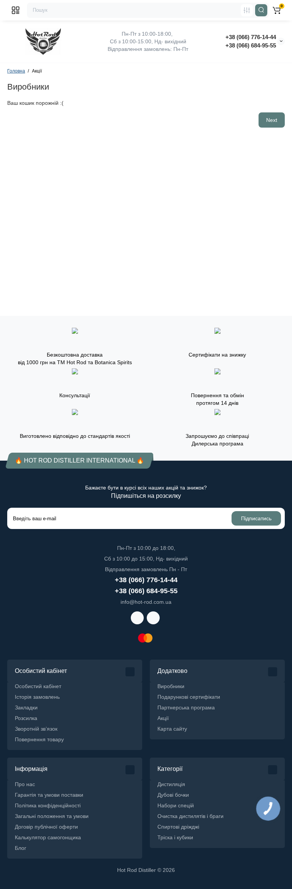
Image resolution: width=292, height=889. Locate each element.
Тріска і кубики (175, 837)
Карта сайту (172, 729)
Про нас (25, 784)
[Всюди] (247, 10)
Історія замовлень (37, 697)
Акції (163, 718)
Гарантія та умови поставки (49, 795)
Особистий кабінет (38, 686)
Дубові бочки (173, 795)
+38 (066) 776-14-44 (250, 37)
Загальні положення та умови (52, 816)
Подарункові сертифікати (188, 697)
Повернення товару (39, 739)
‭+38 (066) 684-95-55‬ (250, 45)
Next (271, 120)
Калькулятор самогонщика (48, 837)
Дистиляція (171, 784)
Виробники (170, 686)
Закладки (26, 707)
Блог (20, 848)
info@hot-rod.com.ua (146, 602)
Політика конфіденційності (48, 805)
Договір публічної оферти (46, 827)
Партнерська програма (186, 707)
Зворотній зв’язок (36, 729)
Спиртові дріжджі (178, 827)
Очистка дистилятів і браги (190, 816)
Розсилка (26, 718)
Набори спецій (175, 805)
